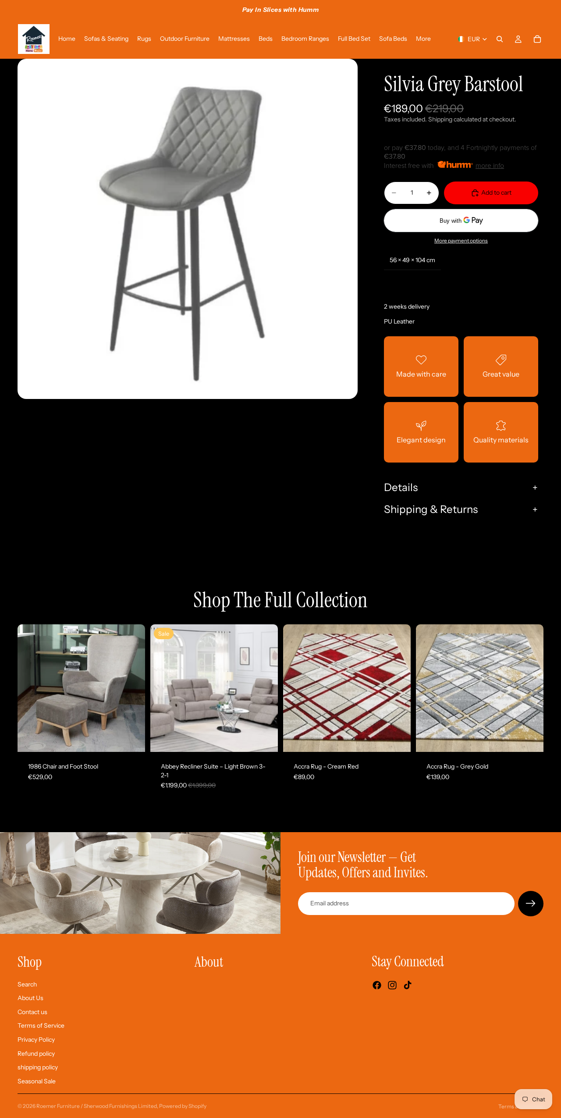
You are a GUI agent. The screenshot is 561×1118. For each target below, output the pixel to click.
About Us (30, 998)
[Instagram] (392, 985)
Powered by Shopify (182, 1106)
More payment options (461, 241)
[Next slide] (132, 688)
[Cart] (537, 39)
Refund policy (36, 1053)
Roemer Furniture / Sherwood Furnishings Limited (96, 1106)
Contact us (32, 1012)
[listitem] (423, 39)
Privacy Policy (36, 1039)
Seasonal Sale (37, 1081)
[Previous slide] (31, 688)
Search (27, 984)
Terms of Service (41, 1025)
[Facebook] (377, 985)
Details (401, 487)
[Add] (131, 738)
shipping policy (38, 1067)
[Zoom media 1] (188, 229)
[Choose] (264, 738)
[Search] (499, 39)
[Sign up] (530, 903)
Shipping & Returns (431, 509)
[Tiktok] (407, 985)
